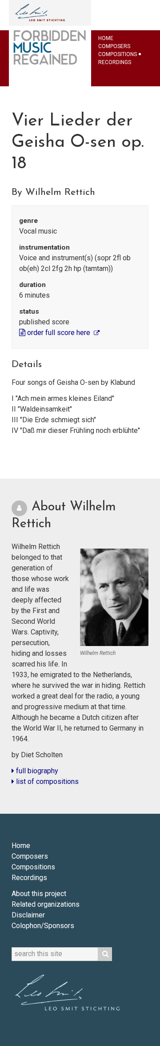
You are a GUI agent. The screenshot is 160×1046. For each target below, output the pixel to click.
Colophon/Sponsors (43, 925)
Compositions (117, 54)
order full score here (58, 332)
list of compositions (46, 781)
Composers (114, 46)
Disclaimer (28, 915)
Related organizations (46, 904)
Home (105, 38)
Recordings (114, 62)
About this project (39, 893)
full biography (36, 771)
